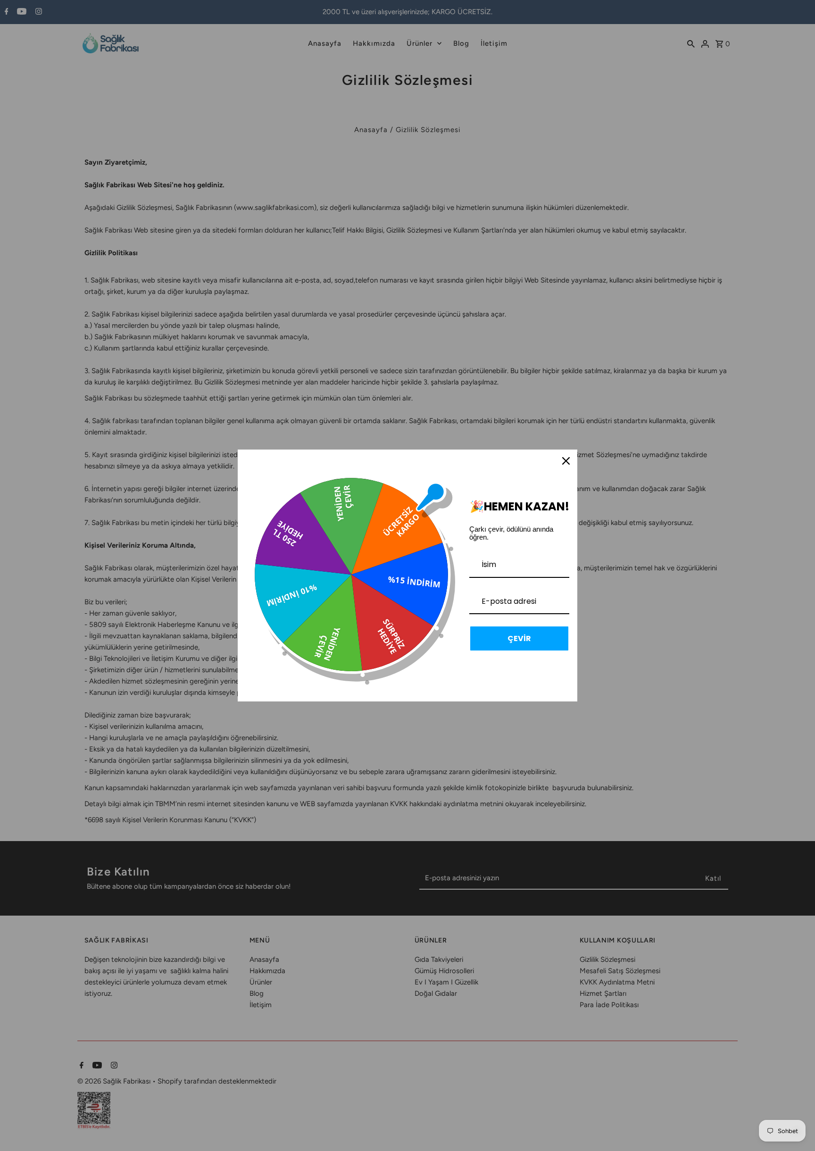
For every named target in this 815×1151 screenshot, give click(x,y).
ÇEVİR (519, 638)
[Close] (566, 461)
